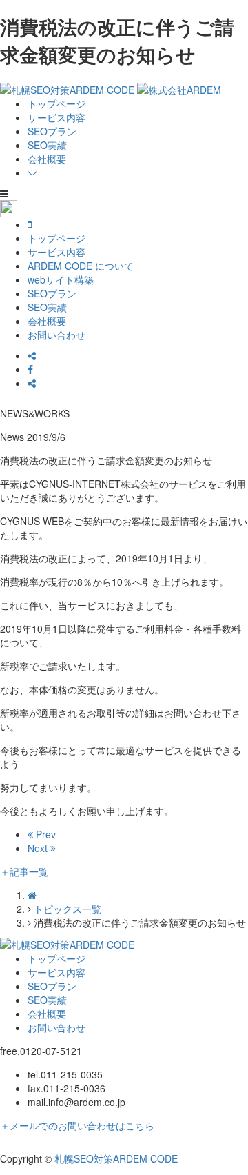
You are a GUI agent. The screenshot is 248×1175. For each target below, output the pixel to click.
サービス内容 (56, 117)
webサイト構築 (61, 279)
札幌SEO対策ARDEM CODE (116, 1158)
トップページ (56, 103)
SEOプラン (52, 131)
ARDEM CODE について (81, 266)
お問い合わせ (56, 335)
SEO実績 (47, 145)
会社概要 (47, 159)
